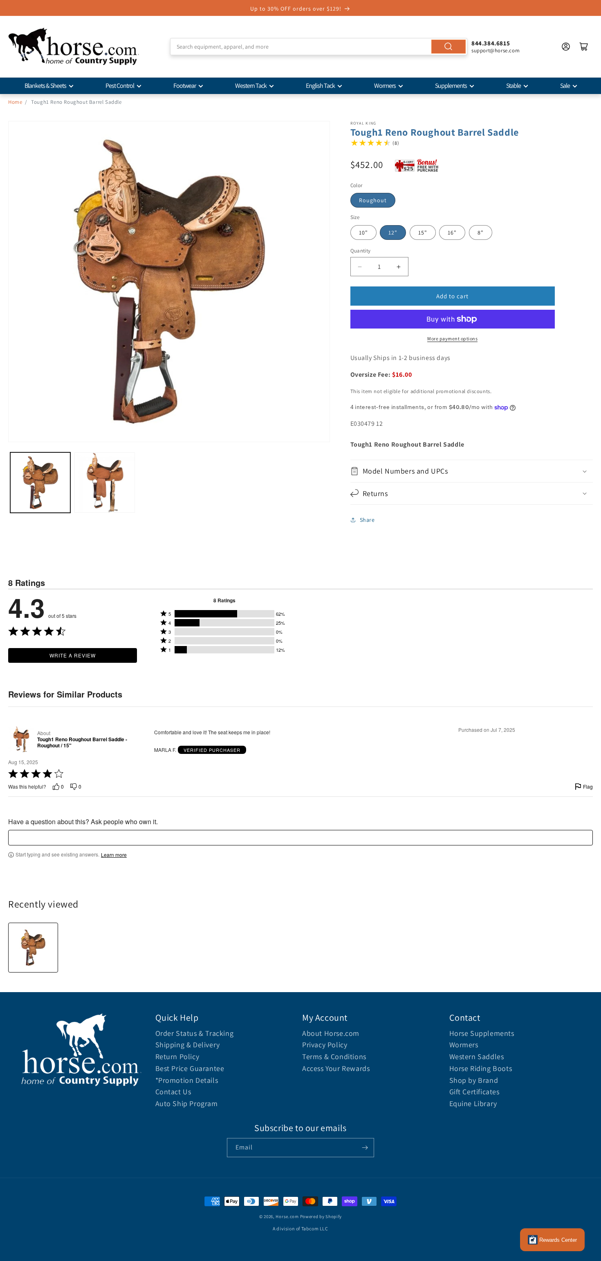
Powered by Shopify (321, 1216)
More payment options (452, 338)
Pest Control (119, 85)
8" (481, 232)
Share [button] (367, 519)
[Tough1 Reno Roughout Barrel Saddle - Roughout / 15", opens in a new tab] (21, 739)
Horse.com (287, 1216)
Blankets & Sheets (45, 85)
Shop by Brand (473, 1080)
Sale (565, 85)
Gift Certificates (474, 1091)
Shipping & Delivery (187, 1044)
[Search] (448, 47)
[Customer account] (566, 47)
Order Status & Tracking (194, 1033)
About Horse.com (330, 1033)
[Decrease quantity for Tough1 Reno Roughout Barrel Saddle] (360, 266)
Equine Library (473, 1103)
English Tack (320, 85)
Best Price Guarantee (189, 1068)
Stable (513, 85)
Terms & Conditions (334, 1056)
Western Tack (251, 85)
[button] (471, 471)
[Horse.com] (73, 47)
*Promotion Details (186, 1080)
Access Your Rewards (336, 1068)
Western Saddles (476, 1056)
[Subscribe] (365, 1147)
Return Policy (177, 1056)
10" (363, 232)
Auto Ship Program (186, 1103)
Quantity (360, 250)
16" (452, 232)
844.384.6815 (490, 43)
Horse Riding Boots (480, 1068)
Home (15, 101)
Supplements (451, 85)
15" (422, 232)
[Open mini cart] (584, 47)
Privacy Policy (324, 1044)
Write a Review (72, 655)
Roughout (373, 200)
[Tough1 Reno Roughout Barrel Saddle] (33, 947)
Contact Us (173, 1091)
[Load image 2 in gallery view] (104, 482)
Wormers (385, 85)
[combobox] (318, 46)
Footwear (184, 85)
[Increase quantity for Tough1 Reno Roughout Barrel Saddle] (399, 266)
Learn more (114, 855)
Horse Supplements (481, 1033)
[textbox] (300, 837)
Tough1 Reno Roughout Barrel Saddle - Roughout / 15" (82, 742)
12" (392, 232)
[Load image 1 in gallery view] (40, 482)
